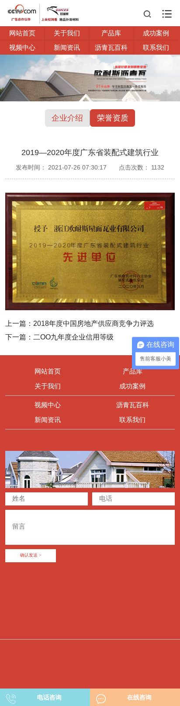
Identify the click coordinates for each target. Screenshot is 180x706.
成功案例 (156, 33)
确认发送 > (31, 555)
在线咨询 (139, 697)
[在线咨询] (101, 696)
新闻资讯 (67, 47)
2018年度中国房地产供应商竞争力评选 (93, 323)
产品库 (111, 33)
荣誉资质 (112, 118)
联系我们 (156, 47)
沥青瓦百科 (111, 47)
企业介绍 (67, 118)
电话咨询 (49, 697)
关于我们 (67, 33)
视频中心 (22, 47)
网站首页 (22, 33)
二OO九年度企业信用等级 (73, 337)
